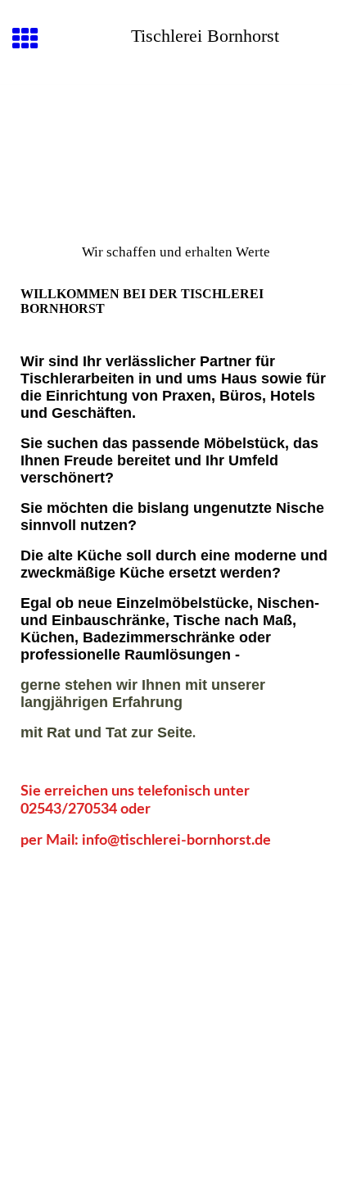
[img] (176, 154)
